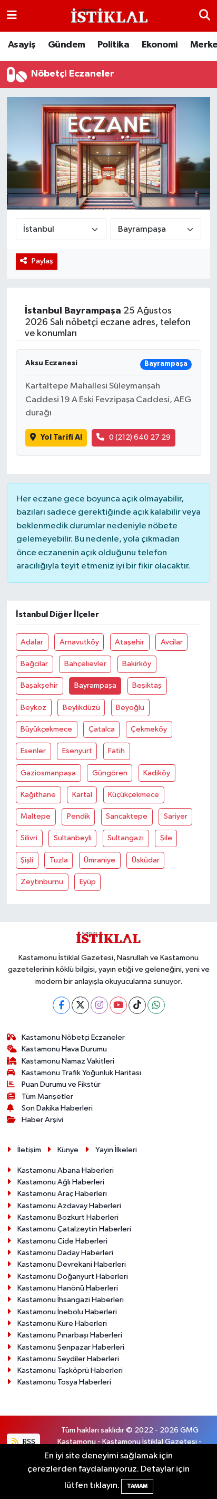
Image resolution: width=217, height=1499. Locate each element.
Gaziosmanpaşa (48, 773)
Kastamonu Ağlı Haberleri (60, 1182)
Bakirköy (136, 664)
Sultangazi (125, 838)
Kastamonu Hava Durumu (64, 1049)
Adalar (32, 642)
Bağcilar (34, 664)
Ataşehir (129, 642)
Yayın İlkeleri (116, 1150)
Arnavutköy (79, 642)
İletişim (29, 1150)
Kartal (82, 795)
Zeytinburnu (42, 882)
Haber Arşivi (42, 1120)
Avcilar (172, 642)
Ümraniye (99, 860)
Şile (166, 838)
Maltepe (36, 816)
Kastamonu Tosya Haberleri (64, 1382)
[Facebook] (61, 1005)
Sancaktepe (126, 816)
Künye (67, 1150)
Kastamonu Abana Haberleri (65, 1170)
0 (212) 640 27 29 (140, 437)
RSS (28, 1442)
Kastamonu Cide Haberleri (62, 1241)
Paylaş (42, 261)
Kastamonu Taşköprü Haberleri (70, 1370)
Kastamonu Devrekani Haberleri (71, 1264)
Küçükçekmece (133, 795)
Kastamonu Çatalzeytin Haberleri (74, 1229)
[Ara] (204, 15)
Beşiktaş (147, 685)
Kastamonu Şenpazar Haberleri (70, 1347)
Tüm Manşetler (47, 1096)
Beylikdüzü (81, 707)
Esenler (33, 751)
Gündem (66, 45)
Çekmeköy (149, 729)
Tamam (137, 1486)
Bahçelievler (85, 664)
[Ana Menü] (12, 15)
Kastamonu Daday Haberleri (65, 1253)
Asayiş (21, 45)
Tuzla (59, 860)
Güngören (109, 773)
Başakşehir (39, 685)
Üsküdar (146, 860)
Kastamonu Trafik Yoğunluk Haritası (81, 1073)
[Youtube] (118, 1005)
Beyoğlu (130, 707)
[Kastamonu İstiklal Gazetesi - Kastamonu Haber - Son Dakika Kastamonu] (107, 16)
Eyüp (88, 882)
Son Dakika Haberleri (57, 1108)
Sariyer (176, 816)
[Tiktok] (137, 1005)
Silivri (29, 838)
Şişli (27, 860)
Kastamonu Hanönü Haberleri (67, 1288)
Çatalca (101, 729)
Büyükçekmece (46, 729)
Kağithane (38, 795)
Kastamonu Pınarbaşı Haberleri (69, 1335)
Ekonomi (160, 45)
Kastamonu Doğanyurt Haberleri (72, 1276)
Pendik (78, 816)
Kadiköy (156, 773)
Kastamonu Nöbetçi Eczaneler (73, 1037)
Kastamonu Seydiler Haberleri (68, 1359)
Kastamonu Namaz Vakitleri (68, 1061)
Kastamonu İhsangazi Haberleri (70, 1300)
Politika (113, 45)
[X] (80, 1005)
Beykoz (33, 707)
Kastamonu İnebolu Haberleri (67, 1312)
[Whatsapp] (156, 1005)
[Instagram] (99, 1005)
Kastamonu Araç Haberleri (62, 1194)
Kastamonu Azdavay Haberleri (69, 1206)
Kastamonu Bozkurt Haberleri (68, 1217)
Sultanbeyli (73, 838)
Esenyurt (77, 751)
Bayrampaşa (95, 685)
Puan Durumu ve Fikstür (61, 1084)
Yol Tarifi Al (61, 437)
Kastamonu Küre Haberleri (62, 1323)
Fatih (116, 751)
